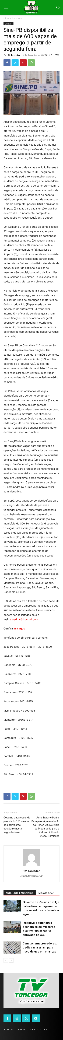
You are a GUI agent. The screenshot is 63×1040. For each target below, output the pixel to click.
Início (6, 18)
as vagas (19, 628)
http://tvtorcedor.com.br (31, 876)
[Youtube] (36, 1018)
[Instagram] (17, 1018)
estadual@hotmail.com (24, 619)
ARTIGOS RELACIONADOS (20, 893)
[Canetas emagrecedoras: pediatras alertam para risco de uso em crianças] (12, 947)
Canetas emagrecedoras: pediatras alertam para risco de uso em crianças (40, 947)
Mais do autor (46, 893)
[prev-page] (6, 960)
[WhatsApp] (31, 62)
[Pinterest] (23, 62)
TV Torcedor (14, 55)
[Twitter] (15, 62)
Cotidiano (17, 18)
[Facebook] (7, 62)
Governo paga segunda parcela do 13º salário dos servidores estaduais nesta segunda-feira (17, 825)
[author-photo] (31, 865)
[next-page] (11, 960)
